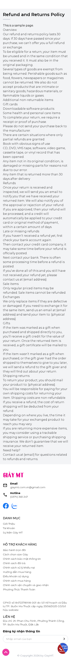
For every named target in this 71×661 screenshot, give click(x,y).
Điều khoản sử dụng (16, 576)
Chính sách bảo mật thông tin (22, 558)
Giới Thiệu (9, 523)
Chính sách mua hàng (17, 580)
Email (13, 483)
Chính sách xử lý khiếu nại (19, 567)
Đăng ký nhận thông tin (21, 631)
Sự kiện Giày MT (13, 532)
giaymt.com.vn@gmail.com (27, 487)
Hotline (15, 493)
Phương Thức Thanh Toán (19, 589)
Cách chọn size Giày (15, 554)
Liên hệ (9, 616)
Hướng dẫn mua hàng (17, 572)
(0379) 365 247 (19, 496)
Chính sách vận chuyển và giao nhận (26, 585)
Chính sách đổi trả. (14, 563)
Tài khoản (9, 528)
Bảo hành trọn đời (14, 550)
